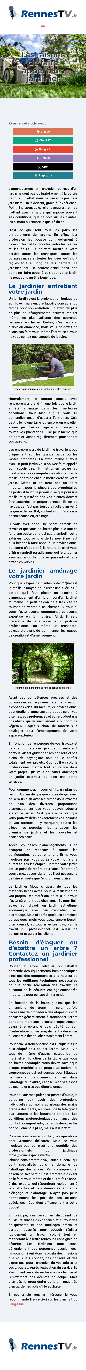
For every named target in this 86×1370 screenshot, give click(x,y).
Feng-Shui (16, 1304)
